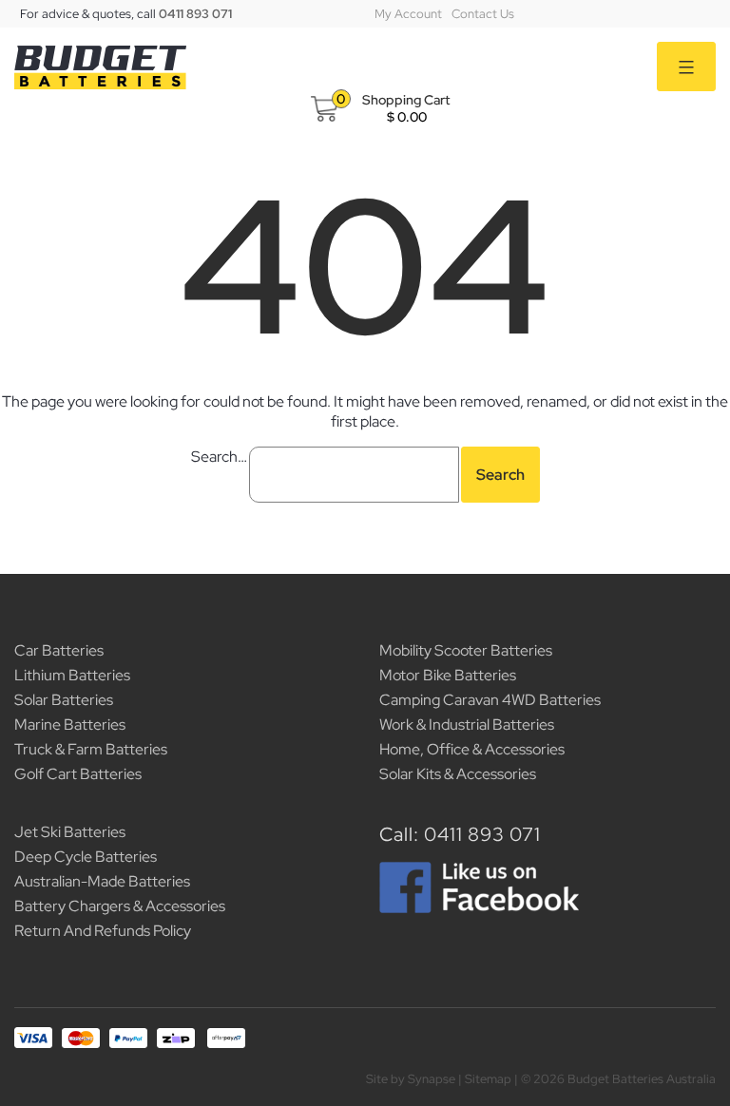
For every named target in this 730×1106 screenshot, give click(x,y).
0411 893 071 (195, 14)
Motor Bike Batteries (447, 675)
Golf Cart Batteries (78, 774)
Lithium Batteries (72, 675)
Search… (219, 457)
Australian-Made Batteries (102, 881)
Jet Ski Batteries (69, 832)
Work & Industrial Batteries (466, 724)
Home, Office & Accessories (472, 749)
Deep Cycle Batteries (85, 857)
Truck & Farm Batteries (90, 749)
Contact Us (482, 14)
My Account (408, 14)
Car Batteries (59, 650)
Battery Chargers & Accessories (119, 906)
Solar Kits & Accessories (457, 774)
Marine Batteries (69, 724)
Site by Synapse (410, 1079)
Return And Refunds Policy (102, 931)
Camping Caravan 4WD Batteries (490, 700)
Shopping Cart (406, 99)
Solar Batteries (63, 700)
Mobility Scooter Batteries (465, 650)
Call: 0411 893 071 (460, 834)
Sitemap (488, 1079)
